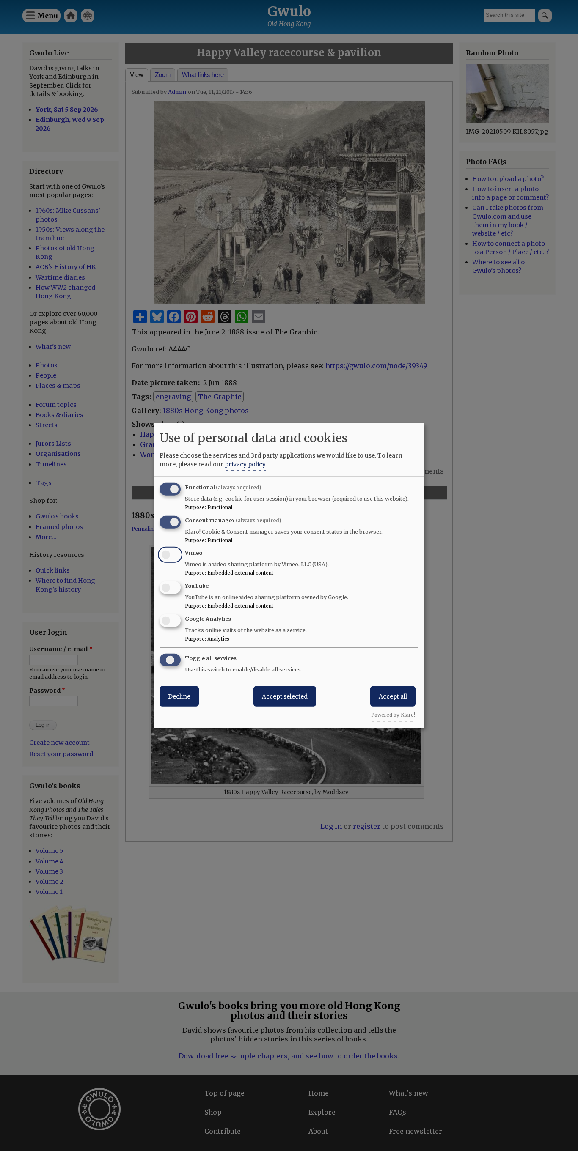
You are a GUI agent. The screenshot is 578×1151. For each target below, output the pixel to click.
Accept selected (285, 696)
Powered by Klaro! (393, 715)
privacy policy (245, 464)
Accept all (393, 696)
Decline (179, 696)
